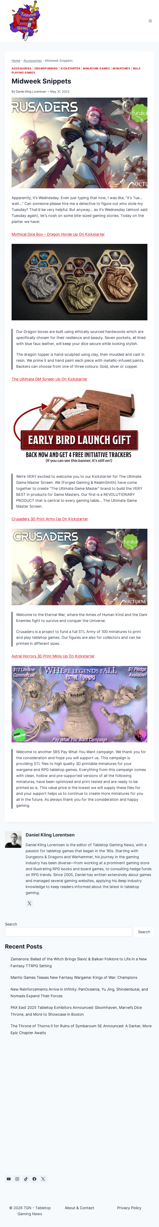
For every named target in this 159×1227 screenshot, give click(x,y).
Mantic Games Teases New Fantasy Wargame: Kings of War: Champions (74, 977)
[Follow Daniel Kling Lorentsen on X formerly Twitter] (29, 903)
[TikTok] (26, 1179)
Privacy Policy (129, 1208)
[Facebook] (34, 1179)
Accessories (32, 61)
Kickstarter (70, 68)
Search (11, 924)
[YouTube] (8, 1179)
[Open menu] (150, 21)
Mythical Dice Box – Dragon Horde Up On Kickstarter (58, 234)
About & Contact (79, 1208)
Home (16, 61)
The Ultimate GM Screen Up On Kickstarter (49, 379)
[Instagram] (17, 1179)
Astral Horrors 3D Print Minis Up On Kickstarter (53, 656)
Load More (79, 1153)
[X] (43, 1179)
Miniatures (121, 68)
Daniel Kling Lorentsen (31, 91)
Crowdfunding (46, 68)
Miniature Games (96, 68)
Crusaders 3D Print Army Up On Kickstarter (50, 519)
